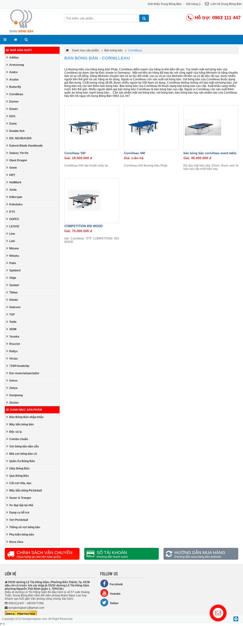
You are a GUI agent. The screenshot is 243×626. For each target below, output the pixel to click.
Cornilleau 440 (134, 153)
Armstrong (16, 65)
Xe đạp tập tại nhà (21, 505)
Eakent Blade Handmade (26, 145)
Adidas (14, 57)
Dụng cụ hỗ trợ (19, 512)
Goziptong (16, 395)
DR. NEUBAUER (20, 138)
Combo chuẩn (18, 439)
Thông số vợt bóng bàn (24, 527)
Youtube (115, 593)
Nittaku (14, 255)
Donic (13, 123)
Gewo (13, 167)
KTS (12, 211)
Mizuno (14, 248)
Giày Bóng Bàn (19, 468)
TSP (12, 314)
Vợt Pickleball (18, 520)
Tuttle (13, 322)
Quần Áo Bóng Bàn (22, 461)
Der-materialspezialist (24, 373)
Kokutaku (15, 204)
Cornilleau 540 (74, 153)
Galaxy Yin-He (18, 153)
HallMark (15, 182)
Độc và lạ (15, 431)
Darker (14, 101)
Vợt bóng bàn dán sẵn (24, 446)
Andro (13, 72)
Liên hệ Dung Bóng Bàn (226, 4)
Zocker (14, 402)
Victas (13, 358)
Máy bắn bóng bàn (21, 424)
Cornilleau (16, 94)
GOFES (14, 219)
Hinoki (13, 300)
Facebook (116, 584)
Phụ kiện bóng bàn (21, 534)
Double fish (16, 131)
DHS (12, 116)
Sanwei (14, 285)
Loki (12, 241)
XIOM (12, 329)
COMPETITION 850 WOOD (83, 226)
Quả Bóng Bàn (19, 475)
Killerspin (15, 197)
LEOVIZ (14, 226)
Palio (12, 263)
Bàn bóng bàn (113, 50)
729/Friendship (19, 366)
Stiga (12, 277)
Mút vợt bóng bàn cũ (23, 453)
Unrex (13, 380)
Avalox (14, 79)
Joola (13, 189)
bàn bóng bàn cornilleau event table (209, 153)
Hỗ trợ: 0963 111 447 (218, 17)
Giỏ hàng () (193, 4)
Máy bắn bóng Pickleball (25, 490)
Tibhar (13, 292)
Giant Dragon (18, 160)
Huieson (14, 307)
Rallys (13, 351)
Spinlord (14, 270)
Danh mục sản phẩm (26, 409)
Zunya (13, 388)
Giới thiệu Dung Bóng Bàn (165, 4)
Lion (12, 233)
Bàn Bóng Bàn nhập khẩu (26, 417)
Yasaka (14, 336)
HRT (12, 175)
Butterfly (15, 87)
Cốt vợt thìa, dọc (20, 483)
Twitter (114, 603)
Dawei (13, 109)
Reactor (14, 344)
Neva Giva (16, 542)
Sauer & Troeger (20, 498)
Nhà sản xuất (21, 50)
